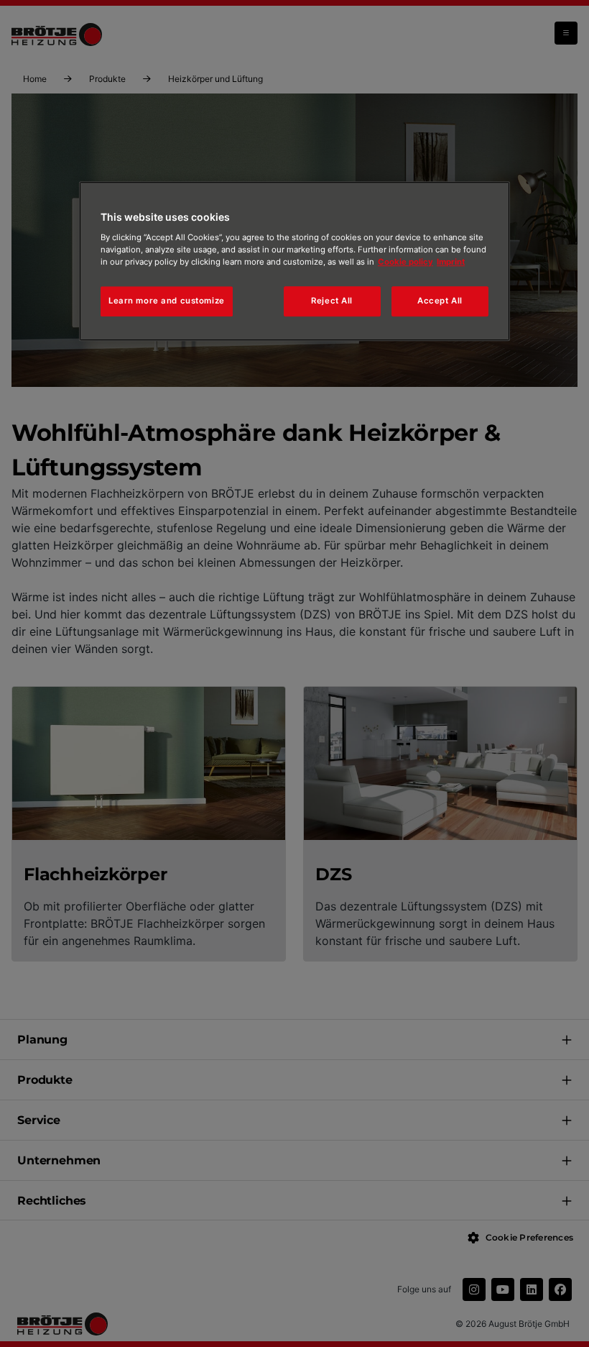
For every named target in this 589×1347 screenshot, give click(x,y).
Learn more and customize (166, 301)
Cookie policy (405, 262)
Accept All (440, 301)
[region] (294, 261)
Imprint (451, 262)
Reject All (332, 301)
